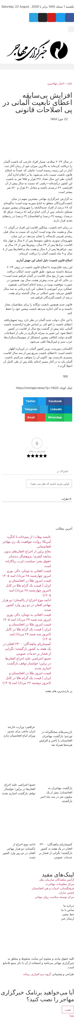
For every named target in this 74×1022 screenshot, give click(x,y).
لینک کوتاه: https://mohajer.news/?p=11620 (44, 388)
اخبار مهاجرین (55, 83)
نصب (68, 1009)
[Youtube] (51, 17)
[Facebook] (69, 17)
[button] (71, 29)
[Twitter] (60, 17)
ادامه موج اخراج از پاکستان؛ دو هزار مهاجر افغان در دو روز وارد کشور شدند (26, 605)
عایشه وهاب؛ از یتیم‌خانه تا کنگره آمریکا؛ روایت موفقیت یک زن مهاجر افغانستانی (27, 541)
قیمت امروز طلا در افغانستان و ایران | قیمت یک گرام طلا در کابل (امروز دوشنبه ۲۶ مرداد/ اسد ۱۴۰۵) (27, 678)
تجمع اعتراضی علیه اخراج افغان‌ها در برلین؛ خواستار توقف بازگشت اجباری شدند (28, 663)
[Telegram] (33, 17)
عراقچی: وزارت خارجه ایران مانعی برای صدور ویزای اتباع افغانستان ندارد (19, 731)
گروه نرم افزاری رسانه (37, 974)
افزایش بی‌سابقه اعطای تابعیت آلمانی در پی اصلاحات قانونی (37, 102)
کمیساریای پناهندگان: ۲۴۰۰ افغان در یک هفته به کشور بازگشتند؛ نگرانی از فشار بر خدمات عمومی (27, 648)
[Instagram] (42, 17)
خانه (69, 83)
